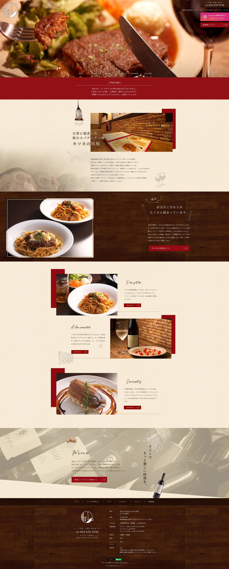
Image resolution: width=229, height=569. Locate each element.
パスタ (109, 501)
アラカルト (123, 501)
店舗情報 (151, 501)
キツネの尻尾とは (93, 501)
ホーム (77, 501)
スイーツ (137, 501)
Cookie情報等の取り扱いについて (114, 565)
